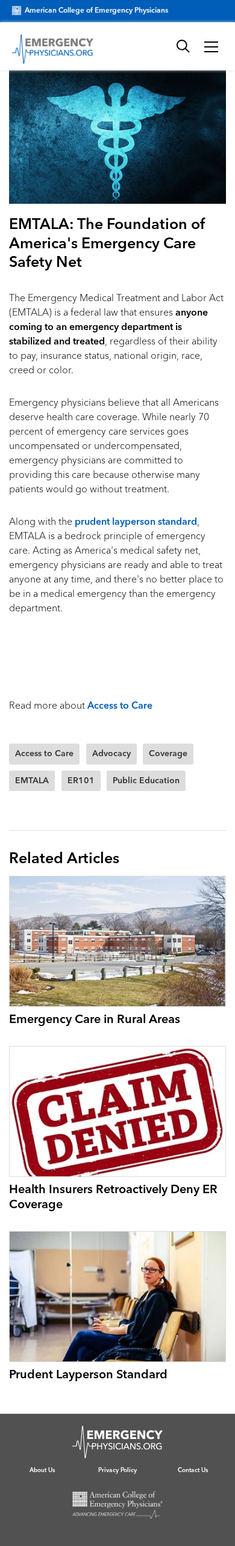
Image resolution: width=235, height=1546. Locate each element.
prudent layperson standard (136, 522)
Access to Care (119, 706)
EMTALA (32, 781)
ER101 (81, 781)
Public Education (146, 781)
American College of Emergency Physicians (96, 10)
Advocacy (111, 754)
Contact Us (193, 1470)
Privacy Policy (117, 1470)
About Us (42, 1470)
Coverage (168, 754)
